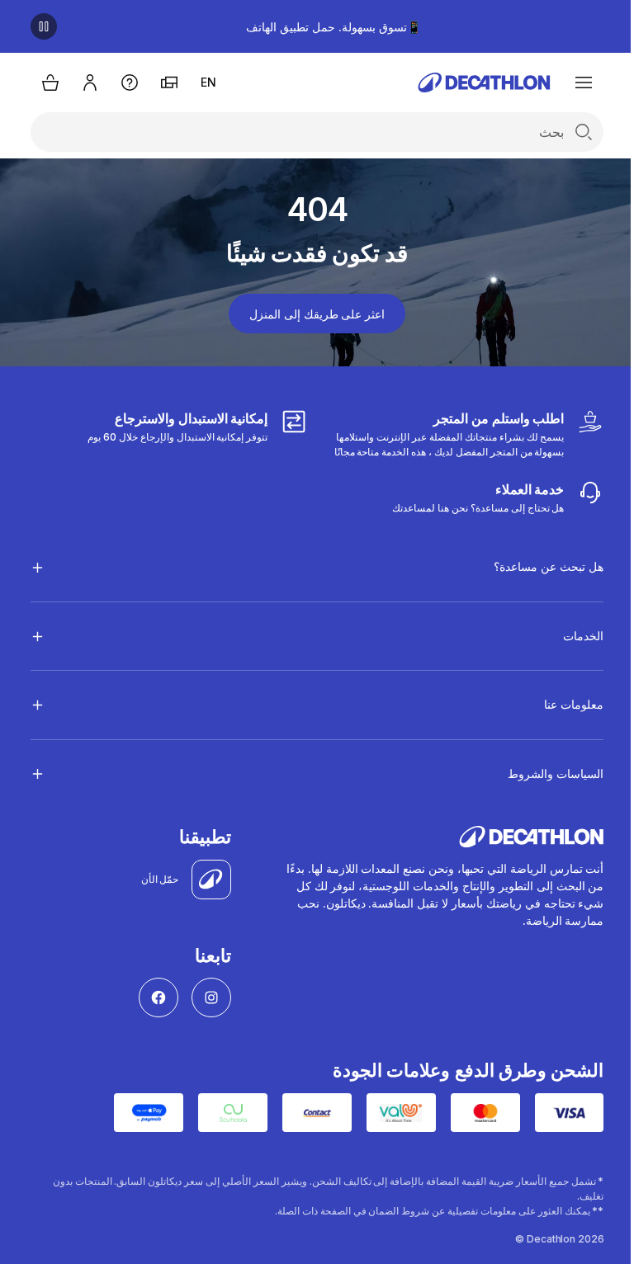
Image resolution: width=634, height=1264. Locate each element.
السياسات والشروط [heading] (543, 773)
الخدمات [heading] (571, 636)
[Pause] (44, 26)
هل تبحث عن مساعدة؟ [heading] (536, 566)
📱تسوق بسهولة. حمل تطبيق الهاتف (333, 27)
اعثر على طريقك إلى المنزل (317, 314)
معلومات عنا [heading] (561, 704)
